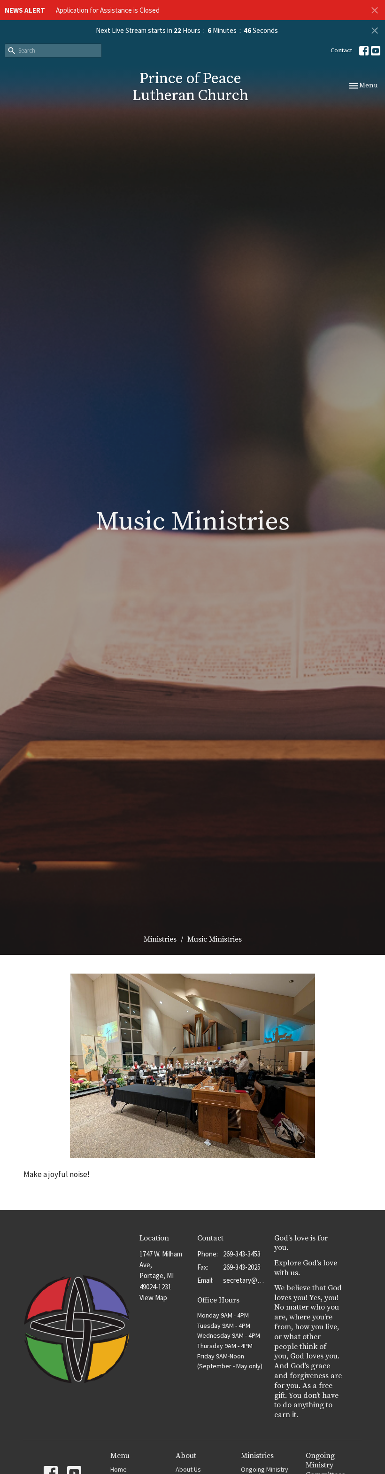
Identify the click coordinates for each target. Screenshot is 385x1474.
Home (118, 1469)
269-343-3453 (242, 1253)
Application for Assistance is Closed (108, 10)
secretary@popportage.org (244, 1280)
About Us (188, 1469)
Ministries (160, 939)
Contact (341, 50)
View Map (153, 1297)
